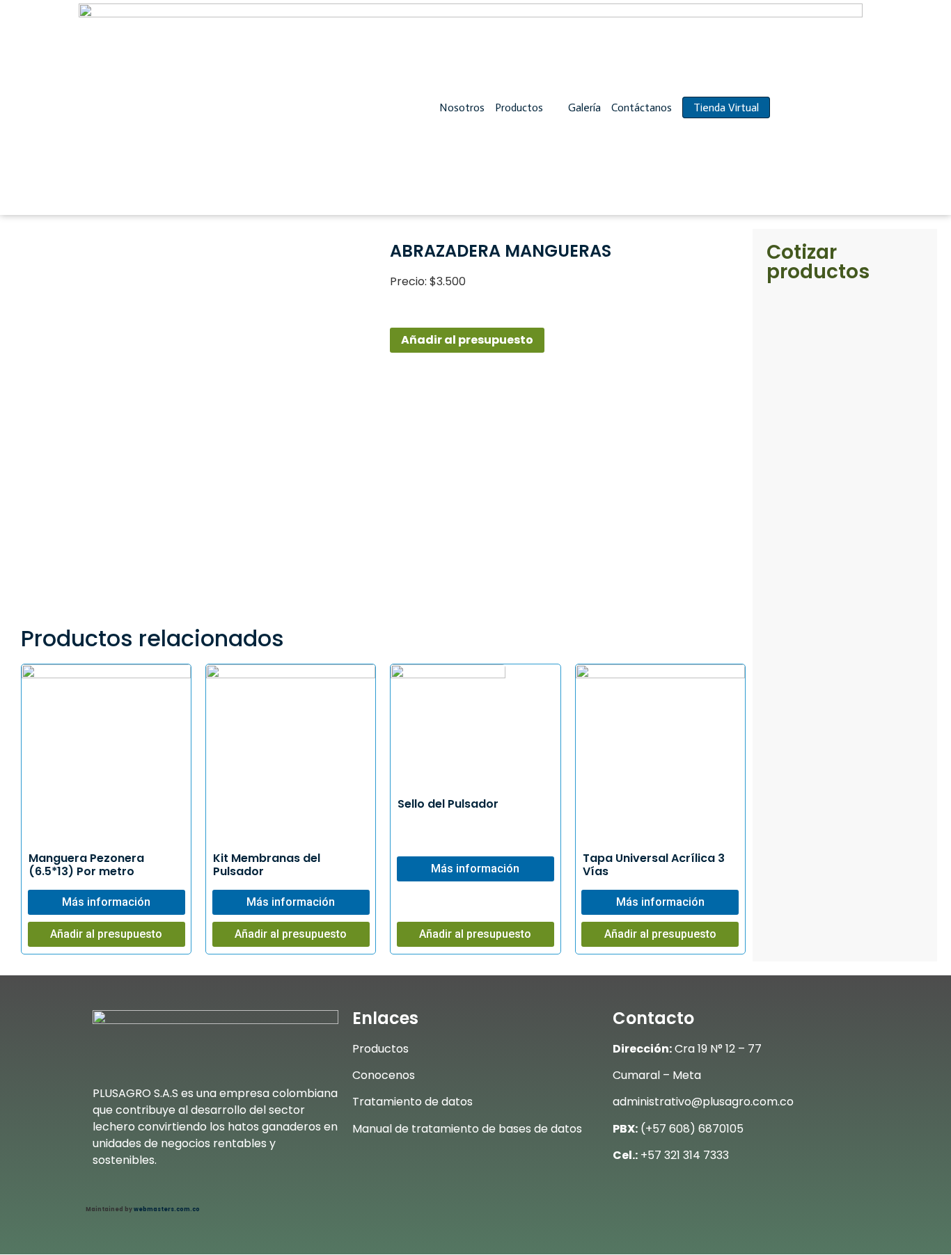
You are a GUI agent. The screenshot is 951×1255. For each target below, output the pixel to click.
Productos (520, 107)
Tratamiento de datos (412, 1102)
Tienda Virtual (726, 107)
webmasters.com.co (167, 1209)
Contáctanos (641, 107)
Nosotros (462, 107)
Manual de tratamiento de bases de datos (467, 1129)
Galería (584, 107)
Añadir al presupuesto (467, 340)
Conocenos (383, 1075)
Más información (106, 902)
